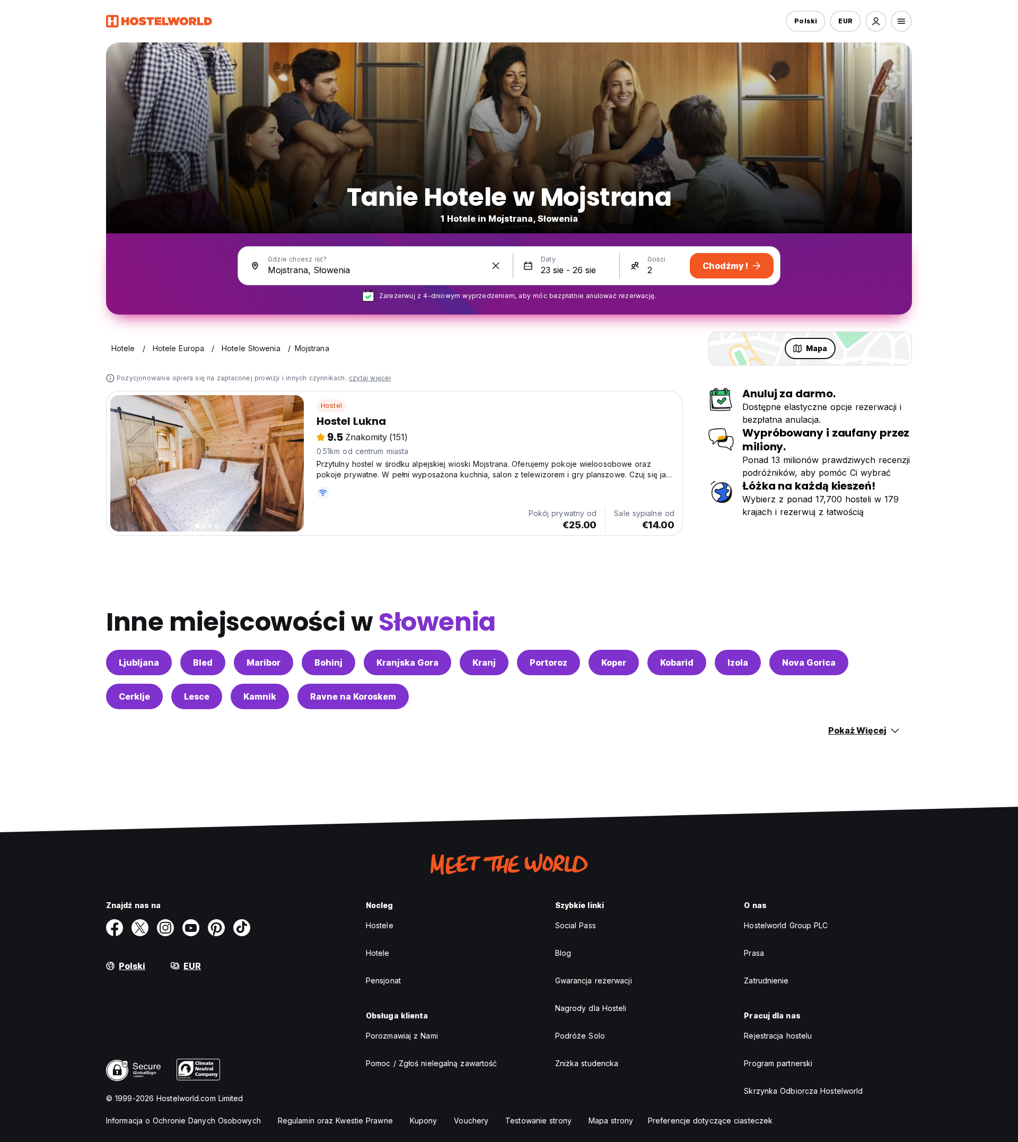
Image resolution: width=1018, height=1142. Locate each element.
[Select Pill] (876, 21)
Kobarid (677, 662)
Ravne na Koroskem (353, 696)
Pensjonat (383, 980)
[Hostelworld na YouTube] (190, 927)
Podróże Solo (580, 1035)
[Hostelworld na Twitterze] (139, 927)
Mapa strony (611, 1120)
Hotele (378, 952)
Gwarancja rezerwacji (593, 980)
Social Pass (575, 925)
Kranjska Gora (407, 662)
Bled (203, 662)
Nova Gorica (809, 662)
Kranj (484, 662)
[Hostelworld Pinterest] (216, 927)
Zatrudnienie (766, 980)
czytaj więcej (370, 378)
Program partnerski (778, 1063)
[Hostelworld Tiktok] (241, 927)
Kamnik (259, 696)
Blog (563, 952)
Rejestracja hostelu (778, 1035)
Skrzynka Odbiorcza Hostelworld (803, 1090)
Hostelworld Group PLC (786, 925)
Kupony (423, 1120)
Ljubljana (139, 662)
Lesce (196, 696)
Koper (613, 662)
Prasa (754, 952)
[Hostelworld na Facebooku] (114, 927)
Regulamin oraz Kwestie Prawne (335, 1120)
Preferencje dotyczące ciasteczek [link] (710, 1120)
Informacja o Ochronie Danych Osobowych (183, 1120)
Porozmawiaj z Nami (402, 1035)
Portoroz (548, 662)
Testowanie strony (538, 1120)
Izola (737, 662)
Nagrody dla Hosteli (591, 1008)
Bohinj (328, 662)
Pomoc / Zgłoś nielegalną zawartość (431, 1063)
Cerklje (134, 696)
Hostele (379, 925)
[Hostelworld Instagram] (165, 927)
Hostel (331, 405)
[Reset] (495, 265)
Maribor (263, 662)
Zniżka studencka (587, 1063)
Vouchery (471, 1120)
